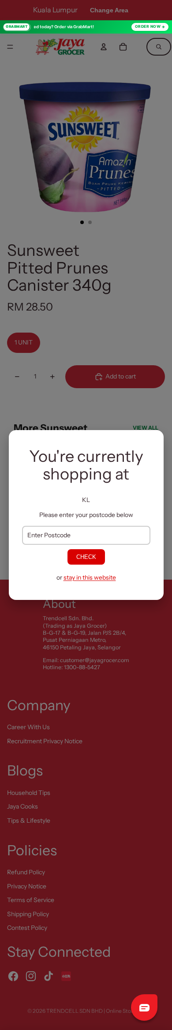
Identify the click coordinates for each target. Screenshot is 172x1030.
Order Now (148, 26)
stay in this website (90, 577)
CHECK (86, 557)
